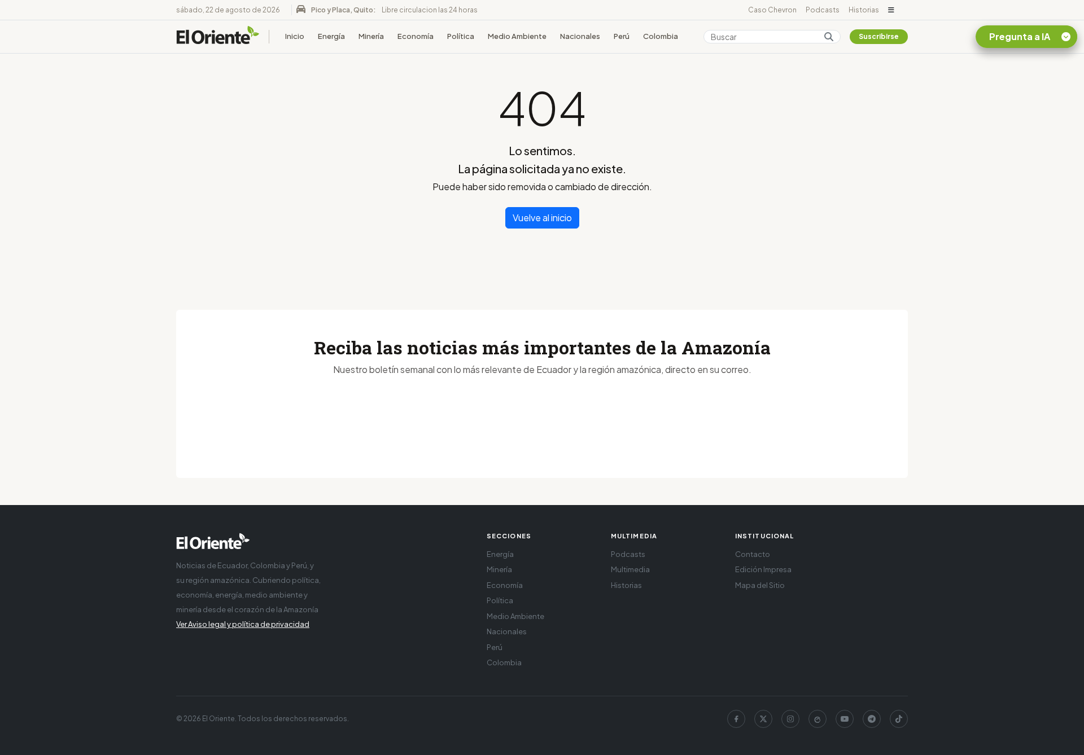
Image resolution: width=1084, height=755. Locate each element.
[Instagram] (790, 719)
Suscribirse (879, 36)
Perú (622, 36)
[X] (763, 719)
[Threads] (817, 719)
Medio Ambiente (517, 36)
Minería (371, 36)
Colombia (660, 36)
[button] (891, 10)
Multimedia (630, 569)
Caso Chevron (772, 10)
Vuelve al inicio (542, 217)
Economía (415, 36)
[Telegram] (872, 719)
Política (460, 36)
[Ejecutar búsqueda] (829, 36)
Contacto (752, 554)
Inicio (294, 36)
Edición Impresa (763, 569)
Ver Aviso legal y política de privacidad (242, 624)
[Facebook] (736, 719)
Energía (331, 36)
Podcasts (823, 10)
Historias (864, 10)
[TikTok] (899, 719)
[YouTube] (845, 719)
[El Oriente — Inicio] (218, 37)
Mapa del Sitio (760, 585)
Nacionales (580, 36)
